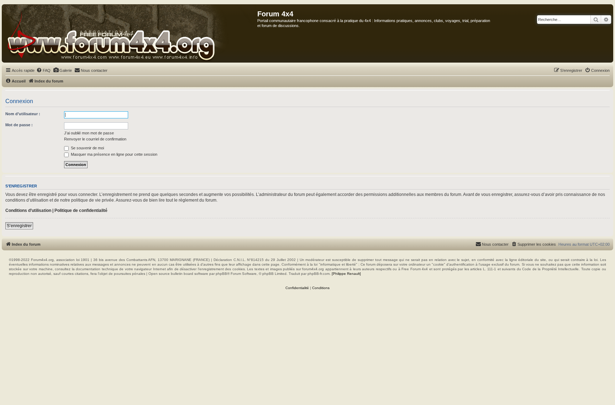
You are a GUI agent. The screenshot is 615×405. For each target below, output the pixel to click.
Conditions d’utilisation (28, 210)
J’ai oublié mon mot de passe (89, 133)
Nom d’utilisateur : (22, 114)
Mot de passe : (19, 125)
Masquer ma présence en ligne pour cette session (113, 154)
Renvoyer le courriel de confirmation (95, 139)
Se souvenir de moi (87, 148)
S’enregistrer (19, 225)
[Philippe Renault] (346, 274)
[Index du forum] (129, 33)
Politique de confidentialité (80, 210)
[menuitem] (43, 70)
